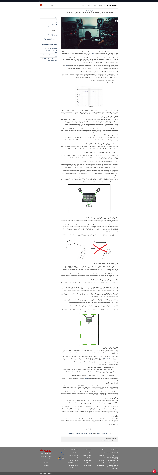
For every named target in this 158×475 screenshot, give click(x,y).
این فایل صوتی (107, 358)
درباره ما (89, 5)
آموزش (93, 10)
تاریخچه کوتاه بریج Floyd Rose (51, 48)
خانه (104, 5)
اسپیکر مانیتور (90, 433)
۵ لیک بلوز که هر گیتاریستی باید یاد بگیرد (50, 51)
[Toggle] (41, 15)
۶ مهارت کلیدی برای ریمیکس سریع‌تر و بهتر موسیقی (49, 45)
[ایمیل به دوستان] (87, 429)
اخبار (56, 17)
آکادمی (95, 5)
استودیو (80, 433)
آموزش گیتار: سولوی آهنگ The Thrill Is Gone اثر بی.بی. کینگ (49, 59)
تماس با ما (84, 5)
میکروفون (87, 378)
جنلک (67, 65)
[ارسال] (41, 5)
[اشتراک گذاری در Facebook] (91, 429)
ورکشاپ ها (55, 22)
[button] (47, 1)
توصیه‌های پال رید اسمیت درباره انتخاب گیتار (49, 55)
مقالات (91, 10)
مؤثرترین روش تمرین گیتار (51, 42)
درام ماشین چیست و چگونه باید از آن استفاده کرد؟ (49, 34)
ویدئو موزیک (54, 24)
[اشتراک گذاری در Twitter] (89, 429)
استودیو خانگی (76, 433)
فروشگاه (100, 5)
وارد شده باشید (103, 440)
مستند (55, 19)
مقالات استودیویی (86, 10)
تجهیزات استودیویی (70, 433)
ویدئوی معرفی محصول (52, 26)
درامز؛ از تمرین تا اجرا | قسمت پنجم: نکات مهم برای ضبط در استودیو (49, 38)
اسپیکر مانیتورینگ (90, 53)
